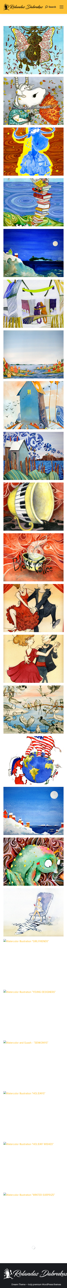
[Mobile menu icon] (61, 7)
